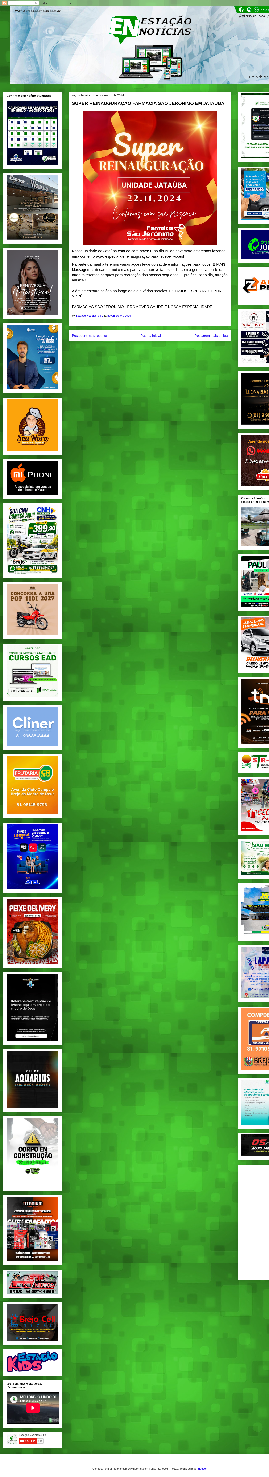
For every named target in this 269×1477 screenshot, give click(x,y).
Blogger (201, 1468)
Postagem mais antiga (211, 335)
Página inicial (151, 335)
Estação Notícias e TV (90, 315)
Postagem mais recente (89, 335)
